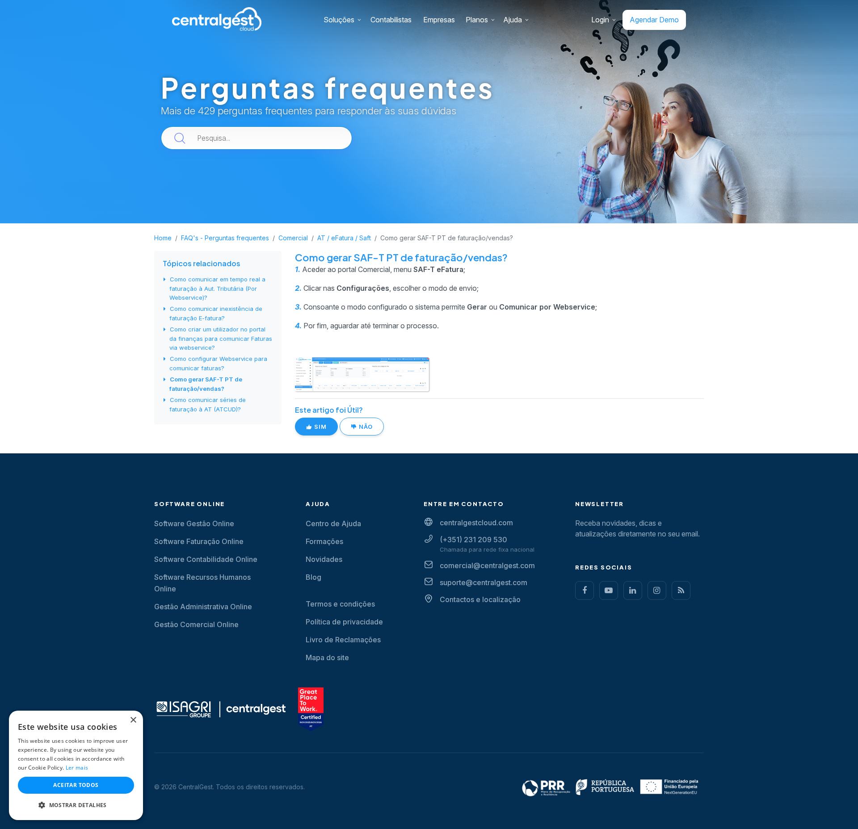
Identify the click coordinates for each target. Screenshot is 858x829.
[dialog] (76, 765)
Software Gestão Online (194, 523)
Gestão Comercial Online (196, 624)
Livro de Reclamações (343, 639)
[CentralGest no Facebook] (584, 590)
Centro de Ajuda (333, 523)
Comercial (293, 238)
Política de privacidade (344, 621)
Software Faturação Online (199, 541)
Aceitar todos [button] (75, 785)
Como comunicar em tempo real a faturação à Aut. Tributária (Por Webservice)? (217, 288)
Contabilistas (391, 19)
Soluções (339, 19)
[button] (76, 805)
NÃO (365, 426)
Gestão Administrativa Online (203, 606)
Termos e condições (340, 603)
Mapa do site (327, 657)
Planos (477, 19)
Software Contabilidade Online (205, 559)
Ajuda (512, 19)
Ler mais (77, 767)
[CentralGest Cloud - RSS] (681, 590)
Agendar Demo (654, 19)
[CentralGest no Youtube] (608, 590)
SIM (319, 426)
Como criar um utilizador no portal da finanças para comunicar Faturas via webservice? (220, 338)
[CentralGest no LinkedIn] (632, 590)
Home (163, 238)
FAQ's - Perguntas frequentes (225, 238)
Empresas (439, 19)
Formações (324, 541)
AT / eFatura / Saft (344, 238)
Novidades (324, 559)
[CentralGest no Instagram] (657, 590)
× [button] (133, 720)
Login (600, 19)
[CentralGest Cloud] (216, 18)
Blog (313, 577)
